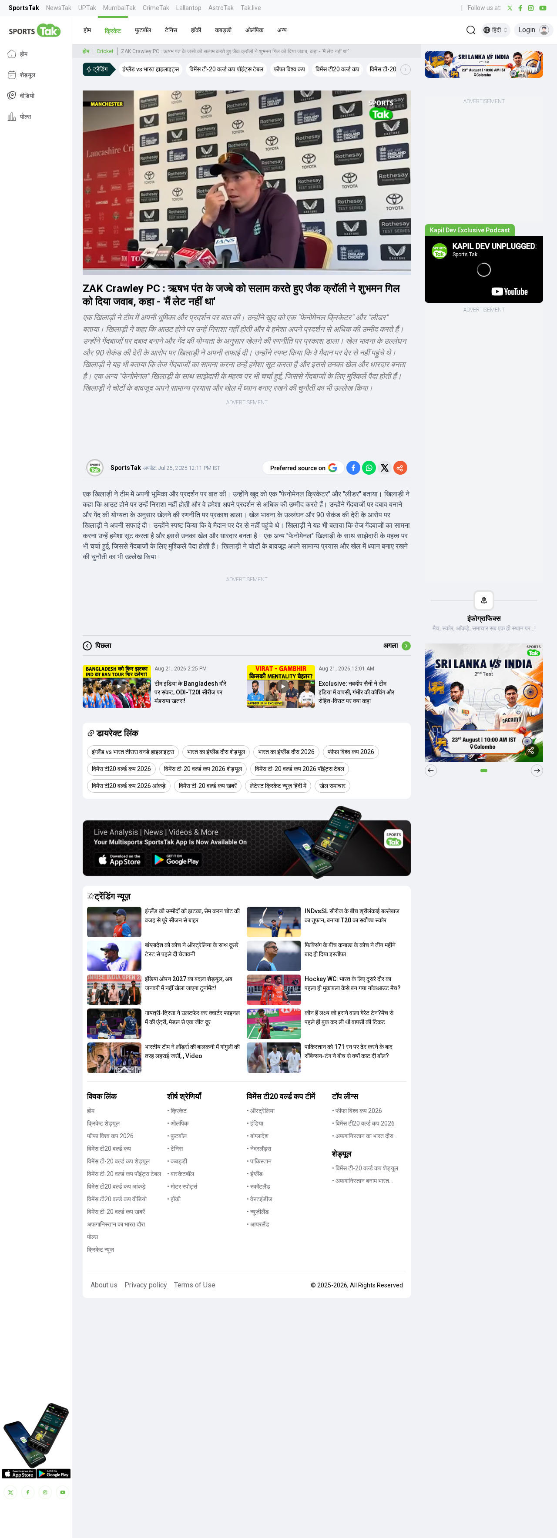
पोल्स (25, 116)
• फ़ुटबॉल (177, 1136)
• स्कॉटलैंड (258, 1186)
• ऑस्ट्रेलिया (261, 1110)
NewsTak (58, 7)
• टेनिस (175, 1148)
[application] (247, 182)
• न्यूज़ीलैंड (258, 1211)
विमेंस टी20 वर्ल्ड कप (109, 1148)
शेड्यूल (27, 74)
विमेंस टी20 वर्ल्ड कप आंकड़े (116, 1186)
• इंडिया (255, 1123)
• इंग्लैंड (255, 1173)
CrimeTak (156, 7)
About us (104, 1285)
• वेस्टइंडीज (259, 1199)
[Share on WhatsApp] (369, 468)
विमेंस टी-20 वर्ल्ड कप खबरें (116, 1211)
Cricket (105, 51)
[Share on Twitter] (385, 468)
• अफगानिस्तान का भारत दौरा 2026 (362, 1137)
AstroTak (221, 7)
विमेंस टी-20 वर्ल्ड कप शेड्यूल (118, 1161)
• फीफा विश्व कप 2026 (357, 1110)
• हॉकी (174, 1199)
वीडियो (27, 95)
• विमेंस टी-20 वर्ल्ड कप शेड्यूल (365, 1168)
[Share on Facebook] (353, 468)
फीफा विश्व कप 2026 (110, 1136)
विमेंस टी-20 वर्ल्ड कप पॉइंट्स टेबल (124, 1173)
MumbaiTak (119, 7)
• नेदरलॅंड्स (259, 1148)
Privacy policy (145, 1285)
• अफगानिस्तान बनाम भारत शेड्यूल (360, 1181)
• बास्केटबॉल (180, 1173)
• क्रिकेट (177, 1110)
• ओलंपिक (177, 1123)
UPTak (87, 7)
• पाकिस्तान (259, 1161)
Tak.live (251, 7)
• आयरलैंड (258, 1224)
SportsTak (24, 7)
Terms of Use (194, 1285)
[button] (87, 30)
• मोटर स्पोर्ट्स (182, 1186)
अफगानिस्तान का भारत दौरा (116, 1224)
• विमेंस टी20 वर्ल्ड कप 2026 (363, 1123)
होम (23, 53)
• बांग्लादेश (257, 1136)
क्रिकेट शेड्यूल (103, 1123)
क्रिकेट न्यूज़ (100, 1249)
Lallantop (188, 7)
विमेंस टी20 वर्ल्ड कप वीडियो (117, 1199)
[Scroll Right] (405, 69)
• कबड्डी (177, 1161)
